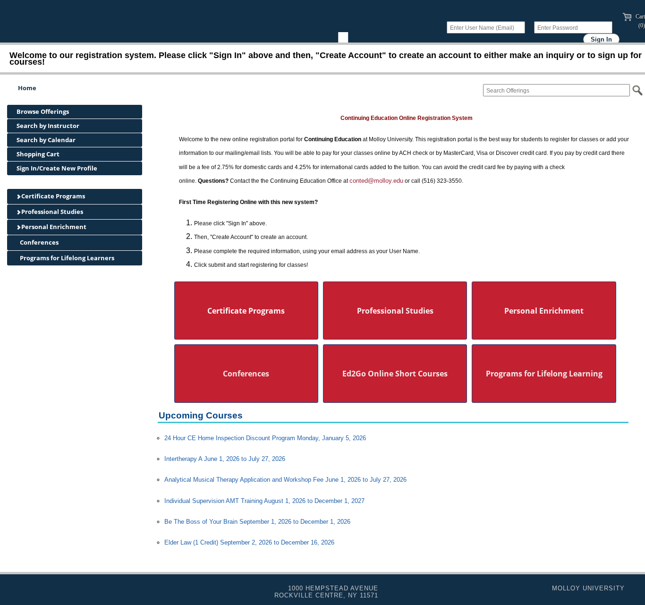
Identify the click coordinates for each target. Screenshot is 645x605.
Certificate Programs (52, 196)
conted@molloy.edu (376, 180)
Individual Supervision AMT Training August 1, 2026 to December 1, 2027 (264, 500)
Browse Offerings (43, 111)
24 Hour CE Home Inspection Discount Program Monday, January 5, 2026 (265, 438)
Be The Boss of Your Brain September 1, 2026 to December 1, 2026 (257, 521)
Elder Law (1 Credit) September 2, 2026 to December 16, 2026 (249, 542)
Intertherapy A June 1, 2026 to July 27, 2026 (224, 458)
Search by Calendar (46, 140)
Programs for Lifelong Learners (66, 258)
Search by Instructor (48, 125)
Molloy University (588, 588)
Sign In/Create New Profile (57, 168)
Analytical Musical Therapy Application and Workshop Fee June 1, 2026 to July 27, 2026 (285, 479)
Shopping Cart (38, 154)
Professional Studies (51, 211)
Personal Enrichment (53, 226)
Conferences (38, 242)
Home (27, 88)
